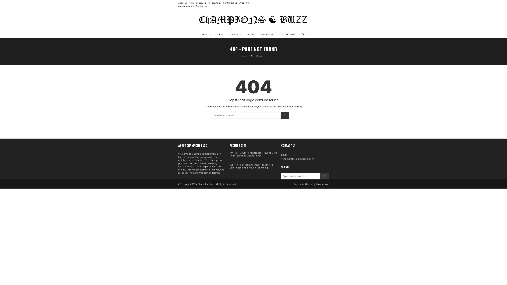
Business (218, 34)
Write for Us (245, 2)
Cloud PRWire (289, 34)
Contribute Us (230, 2)
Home (205, 34)
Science (252, 34)
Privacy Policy (214, 2)
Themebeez (322, 184)
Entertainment (268, 34)
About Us (182, 2)
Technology (235, 34)
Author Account (186, 6)
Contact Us (201, 6)
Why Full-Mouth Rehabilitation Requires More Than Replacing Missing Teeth (253, 154)
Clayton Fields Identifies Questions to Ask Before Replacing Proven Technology (251, 166)
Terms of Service (197, 2)
